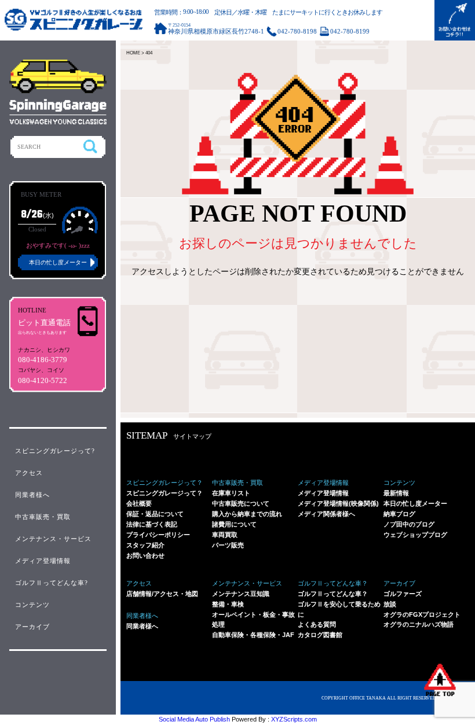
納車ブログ (399, 513)
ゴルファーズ (402, 593)
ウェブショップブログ (415, 534)
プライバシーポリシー (158, 534)
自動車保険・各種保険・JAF (253, 634)
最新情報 (396, 493)
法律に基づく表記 (151, 524)
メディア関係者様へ (326, 513)
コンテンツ (32, 604)
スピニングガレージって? (55, 450)
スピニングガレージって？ (164, 493)
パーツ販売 (228, 545)
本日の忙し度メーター (415, 503)
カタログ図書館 (320, 634)
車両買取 (224, 534)
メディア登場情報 (323, 493)
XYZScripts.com (294, 719)
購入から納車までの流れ (247, 513)
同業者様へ (142, 626)
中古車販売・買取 (43, 516)
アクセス (29, 472)
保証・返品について (155, 513)
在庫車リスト (231, 493)
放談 (389, 604)
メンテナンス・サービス (53, 538)
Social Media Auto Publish (194, 719)
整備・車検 (228, 604)
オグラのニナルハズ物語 (418, 624)
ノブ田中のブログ (408, 524)
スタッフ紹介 (145, 545)
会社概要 (139, 503)
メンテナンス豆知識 (240, 593)
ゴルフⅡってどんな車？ (333, 593)
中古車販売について (240, 503)
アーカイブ (32, 626)
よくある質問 (317, 624)
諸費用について (234, 524)
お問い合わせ (145, 555)
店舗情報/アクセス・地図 (162, 593)
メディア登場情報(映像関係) (338, 503)
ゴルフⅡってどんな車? (51, 582)
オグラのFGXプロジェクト (422, 614)
